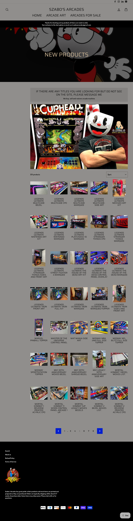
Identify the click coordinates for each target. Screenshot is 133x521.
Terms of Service (10, 462)
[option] (66, 24)
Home (37, 15)
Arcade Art (56, 15)
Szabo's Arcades (66, 9)
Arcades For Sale (85, 15)
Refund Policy (10, 458)
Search (7, 451)
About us (8, 455)
